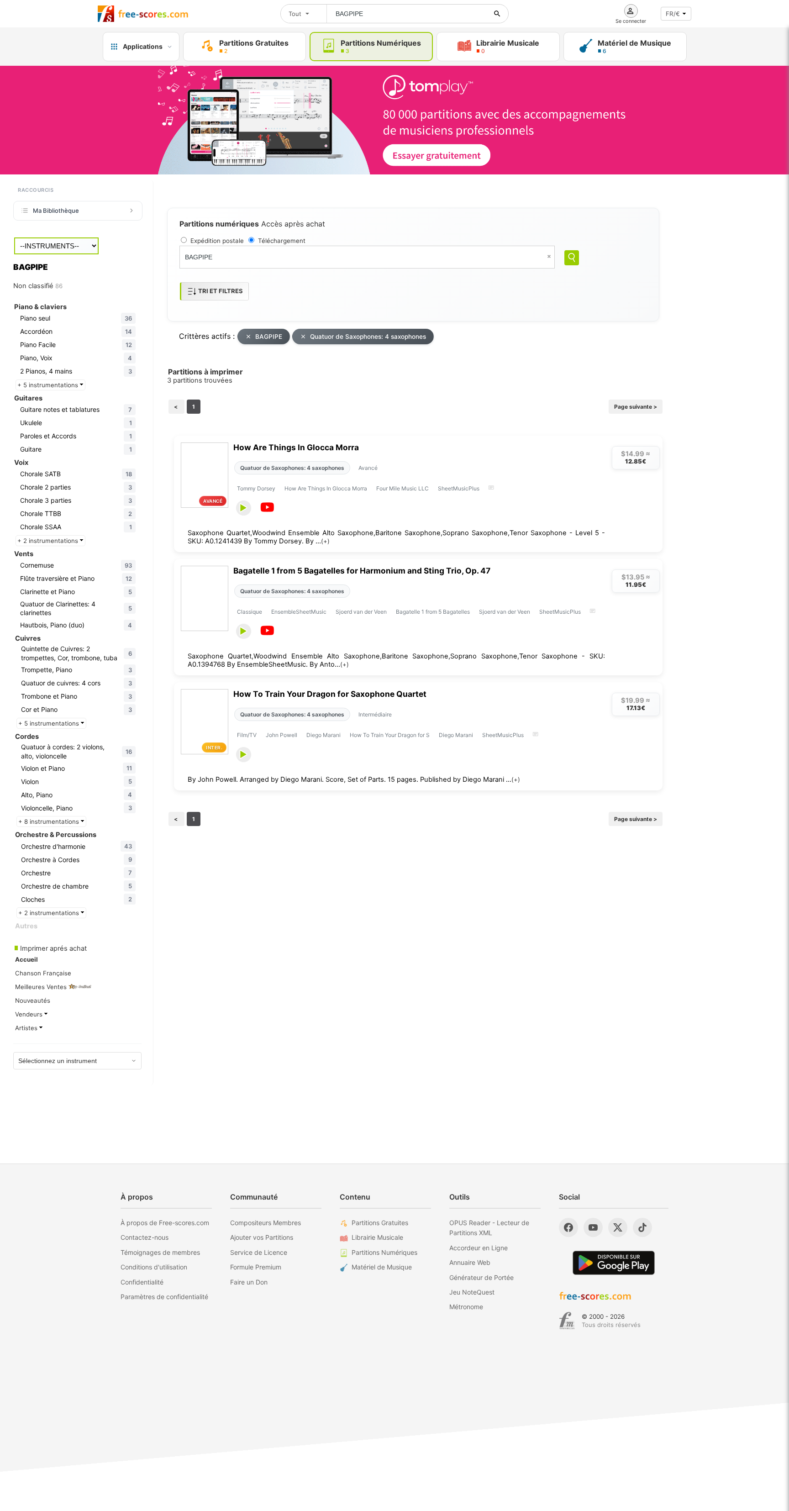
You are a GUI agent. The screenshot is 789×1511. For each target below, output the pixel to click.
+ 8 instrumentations (49, 821)
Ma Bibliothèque (56, 210)
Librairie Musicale (377, 1237)
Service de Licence (258, 1252)
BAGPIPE (268, 336)
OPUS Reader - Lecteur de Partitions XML (489, 1228)
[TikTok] (642, 1227)
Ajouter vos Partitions (261, 1237)
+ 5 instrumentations (48, 385)
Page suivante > (635, 406)
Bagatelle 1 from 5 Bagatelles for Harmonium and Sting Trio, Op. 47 (361, 570)
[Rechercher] (497, 14)
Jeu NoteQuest (471, 1292)
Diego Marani (323, 735)
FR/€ (673, 13)
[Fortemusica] (567, 1320)
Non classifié (38, 286)
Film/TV (247, 735)
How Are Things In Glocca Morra (296, 447)
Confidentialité (142, 1282)
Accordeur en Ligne (478, 1248)
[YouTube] (593, 1227)
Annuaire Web (469, 1262)
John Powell (281, 735)
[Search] (571, 257)
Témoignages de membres (160, 1252)
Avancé (368, 467)
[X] (617, 1227)
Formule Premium (255, 1267)
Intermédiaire (375, 714)
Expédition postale (217, 240)
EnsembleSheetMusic (298, 611)
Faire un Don (249, 1282)
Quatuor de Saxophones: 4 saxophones (368, 336)
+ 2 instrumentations (48, 540)
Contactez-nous (144, 1237)
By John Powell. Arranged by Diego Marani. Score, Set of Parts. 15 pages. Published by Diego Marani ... (354, 779)
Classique (249, 611)
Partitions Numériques (384, 1252)
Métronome (466, 1307)
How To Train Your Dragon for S (390, 735)
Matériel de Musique (382, 1267)
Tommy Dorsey (256, 488)
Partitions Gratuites (380, 1223)
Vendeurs (29, 1014)
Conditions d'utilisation (154, 1267)
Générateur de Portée (481, 1277)
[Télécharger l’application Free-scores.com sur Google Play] (614, 1263)
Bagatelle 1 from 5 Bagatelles (433, 611)
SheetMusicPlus (458, 488)
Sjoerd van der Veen (361, 611)
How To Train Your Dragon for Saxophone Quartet (329, 694)
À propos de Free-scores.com (165, 1223)
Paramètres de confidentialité (164, 1296)
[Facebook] (568, 1227)
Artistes (27, 1028)
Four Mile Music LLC (402, 488)
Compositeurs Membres (265, 1223)
